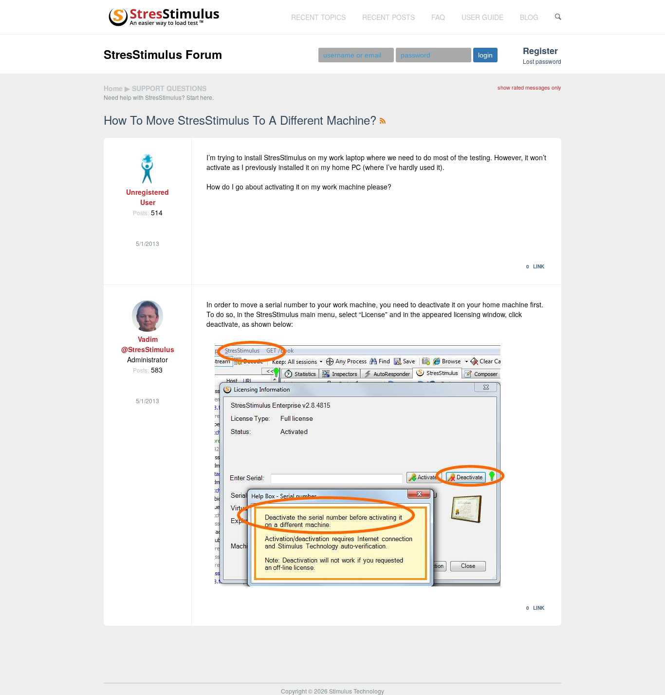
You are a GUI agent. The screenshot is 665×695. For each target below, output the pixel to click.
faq (438, 17)
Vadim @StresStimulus (147, 344)
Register (540, 50)
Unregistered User (147, 197)
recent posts (388, 17)
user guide (482, 17)
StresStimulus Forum (163, 54)
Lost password (542, 61)
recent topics (318, 17)
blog (529, 17)
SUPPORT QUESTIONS (169, 88)
